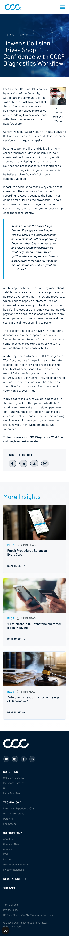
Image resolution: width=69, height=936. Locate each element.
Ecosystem (9, 823)
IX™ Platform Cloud (13, 813)
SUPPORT (9, 888)
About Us (8, 838)
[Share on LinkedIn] (23, 463)
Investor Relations (13, 869)
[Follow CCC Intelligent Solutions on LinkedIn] (32, 759)
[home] (12, 7)
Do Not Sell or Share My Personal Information (28, 914)
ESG (5, 854)
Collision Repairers (14, 777)
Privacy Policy (10, 909)
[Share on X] (34, 463)
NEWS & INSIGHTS (15, 879)
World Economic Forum (16, 864)
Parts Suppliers (11, 793)
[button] (62, 7)
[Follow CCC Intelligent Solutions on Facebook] (24, 759)
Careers (7, 849)
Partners (8, 859)
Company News (12, 843)
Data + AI (8, 818)
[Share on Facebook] (12, 463)
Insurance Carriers (13, 782)
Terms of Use (10, 904)
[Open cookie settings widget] (5, 930)
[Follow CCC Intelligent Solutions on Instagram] (15, 759)
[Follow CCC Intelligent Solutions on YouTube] (6, 759)
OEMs (6, 788)
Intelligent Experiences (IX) (18, 808)
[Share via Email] (45, 463)
